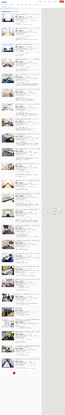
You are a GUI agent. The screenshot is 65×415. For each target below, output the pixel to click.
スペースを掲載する (39, 1)
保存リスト (45, 1)
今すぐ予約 (35, 4)
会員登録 (62, 1)
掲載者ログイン (56, 1)
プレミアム (41, 4)
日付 (3, 4)
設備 (22, 4)
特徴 (26, 4)
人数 (7, 4)
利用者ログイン (50, 1)
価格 (17, 4)
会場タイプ (12, 4)
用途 (30, 4)
